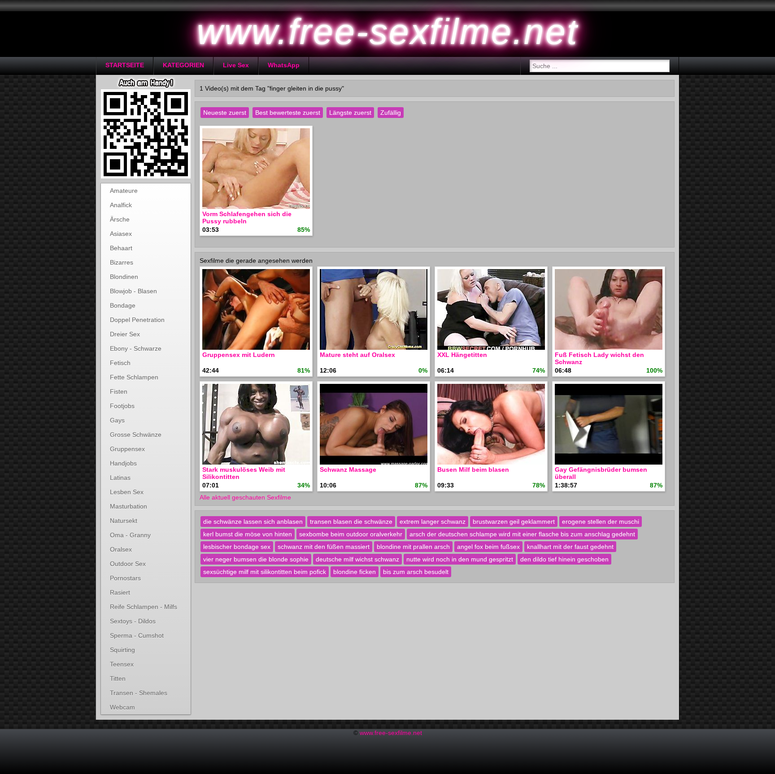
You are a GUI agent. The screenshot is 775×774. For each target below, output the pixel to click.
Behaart (121, 248)
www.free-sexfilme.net (391, 732)
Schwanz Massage (348, 469)
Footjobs (122, 405)
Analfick (121, 205)
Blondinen (124, 276)
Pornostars (125, 578)
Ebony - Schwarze (135, 348)
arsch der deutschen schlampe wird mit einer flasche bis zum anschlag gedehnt (522, 534)
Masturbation (128, 506)
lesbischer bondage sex (236, 546)
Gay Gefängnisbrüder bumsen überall (601, 473)
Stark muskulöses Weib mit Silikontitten (243, 473)
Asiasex (121, 233)
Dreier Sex (125, 334)
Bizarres (121, 262)
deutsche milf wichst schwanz (357, 559)
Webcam (122, 707)
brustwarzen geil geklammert (514, 521)
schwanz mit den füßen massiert (324, 546)
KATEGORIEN (183, 65)
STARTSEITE (124, 65)
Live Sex (236, 65)
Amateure (124, 190)
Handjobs (123, 463)
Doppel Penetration (137, 319)
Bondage (122, 305)
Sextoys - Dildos (133, 621)
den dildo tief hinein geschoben (564, 559)
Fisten (118, 391)
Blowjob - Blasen (133, 291)
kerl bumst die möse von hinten (247, 534)
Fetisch (120, 362)
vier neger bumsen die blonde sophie (256, 559)
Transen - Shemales (138, 692)
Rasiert (120, 592)
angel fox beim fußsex (488, 546)
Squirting (122, 649)
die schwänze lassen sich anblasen (253, 521)
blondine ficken (354, 571)
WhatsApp (284, 65)
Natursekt (123, 520)
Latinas (120, 477)
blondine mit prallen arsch (413, 546)
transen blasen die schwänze (351, 521)
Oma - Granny (130, 535)
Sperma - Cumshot (137, 635)
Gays (117, 420)
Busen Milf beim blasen (473, 469)
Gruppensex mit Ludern (238, 354)
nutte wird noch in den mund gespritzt (459, 559)
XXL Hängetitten (462, 354)
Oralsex (121, 549)
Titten (118, 678)
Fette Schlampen (134, 377)
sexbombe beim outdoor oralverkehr (350, 534)
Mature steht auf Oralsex (357, 354)
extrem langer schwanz (433, 521)
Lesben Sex (127, 492)
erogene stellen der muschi (600, 521)
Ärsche (120, 219)
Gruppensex (127, 448)
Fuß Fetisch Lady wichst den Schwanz (599, 358)
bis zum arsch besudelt (415, 571)
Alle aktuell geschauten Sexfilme (245, 497)
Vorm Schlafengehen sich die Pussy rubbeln (247, 217)
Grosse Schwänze (135, 434)
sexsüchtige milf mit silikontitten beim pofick (264, 571)
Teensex (122, 664)
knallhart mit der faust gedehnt (570, 546)
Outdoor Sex (128, 563)
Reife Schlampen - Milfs (143, 606)
